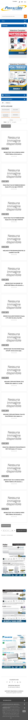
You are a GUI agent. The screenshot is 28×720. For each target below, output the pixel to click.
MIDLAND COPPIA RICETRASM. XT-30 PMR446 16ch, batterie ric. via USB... (14, 382)
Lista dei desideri (7, 99)
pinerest (12, 682)
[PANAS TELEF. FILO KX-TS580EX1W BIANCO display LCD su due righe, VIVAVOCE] (14, 173)
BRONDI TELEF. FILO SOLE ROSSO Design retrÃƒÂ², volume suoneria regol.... (14, 349)
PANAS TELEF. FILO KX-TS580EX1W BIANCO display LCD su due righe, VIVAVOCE (14, 186)
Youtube (17, 682)
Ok (24, 711)
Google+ (15, 682)
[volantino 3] (18, 77)
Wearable (15, 114)
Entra (25, 1)
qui (11, 717)
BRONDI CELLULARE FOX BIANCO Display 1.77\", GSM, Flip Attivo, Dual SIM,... (14, 317)
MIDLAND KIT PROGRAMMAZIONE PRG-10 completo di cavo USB (14, 251)
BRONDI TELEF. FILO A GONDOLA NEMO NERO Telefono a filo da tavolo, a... (14, 513)
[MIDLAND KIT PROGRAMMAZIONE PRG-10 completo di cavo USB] (14, 239)
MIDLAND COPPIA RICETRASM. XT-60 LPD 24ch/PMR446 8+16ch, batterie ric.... (14, 415)
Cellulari (15, 109)
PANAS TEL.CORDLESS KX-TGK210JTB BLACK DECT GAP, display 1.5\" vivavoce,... (14, 448)
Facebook (7, 682)
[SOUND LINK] (14, 559)
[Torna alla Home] (2, 103)
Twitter (9, 682)
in (20, 682)
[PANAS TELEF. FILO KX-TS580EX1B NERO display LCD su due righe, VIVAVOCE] (14, 206)
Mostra (5, 122)
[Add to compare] (7, 149)
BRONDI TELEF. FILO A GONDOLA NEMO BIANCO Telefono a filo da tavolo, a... (14, 480)
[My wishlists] (22, 1)
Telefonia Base (5, 109)
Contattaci (15, 1)
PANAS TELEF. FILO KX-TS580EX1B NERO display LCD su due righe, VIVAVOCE (14, 218)
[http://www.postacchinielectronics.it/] (14, 8)
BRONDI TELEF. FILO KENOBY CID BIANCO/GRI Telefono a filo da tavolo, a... (14, 284)
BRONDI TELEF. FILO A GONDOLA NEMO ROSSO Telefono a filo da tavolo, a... (14, 153)
